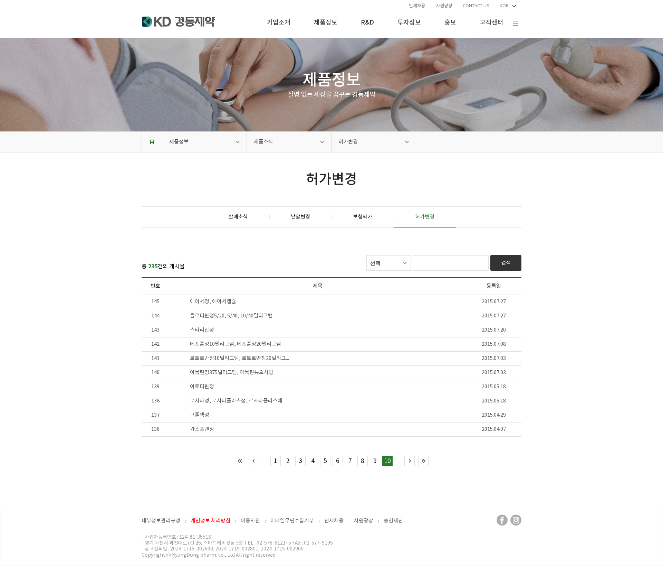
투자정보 (409, 22)
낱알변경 (300, 217)
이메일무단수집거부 (292, 521)
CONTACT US (476, 6)
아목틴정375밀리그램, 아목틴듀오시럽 (231, 372)
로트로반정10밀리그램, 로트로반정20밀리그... (239, 358)
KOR (504, 6)
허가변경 (348, 142)
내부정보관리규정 (161, 521)
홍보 (450, 22)
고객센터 (491, 22)
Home (152, 142)
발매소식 (238, 217)
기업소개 (278, 22)
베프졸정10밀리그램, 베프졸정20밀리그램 (235, 344)
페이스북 (502, 520)
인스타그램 (515, 520)
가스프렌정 (202, 429)
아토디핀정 (202, 387)
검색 (506, 263)
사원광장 (444, 6)
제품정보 (325, 22)
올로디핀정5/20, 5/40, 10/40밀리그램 (231, 316)
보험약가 (362, 217)
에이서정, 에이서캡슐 (213, 302)
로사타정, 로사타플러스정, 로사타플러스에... (238, 401)
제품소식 (263, 142)
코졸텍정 (199, 415)
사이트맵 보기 (515, 23)
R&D (367, 22)
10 (387, 461)
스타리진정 (202, 330)
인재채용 (417, 6)
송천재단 (393, 521)
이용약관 (250, 521)
